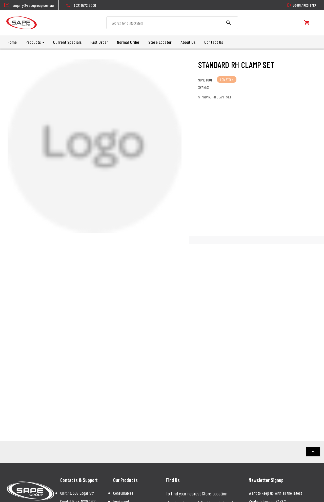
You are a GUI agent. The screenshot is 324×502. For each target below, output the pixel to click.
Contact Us (213, 42)
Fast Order (99, 42)
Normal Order (128, 42)
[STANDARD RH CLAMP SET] (94, 146)
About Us (187, 42)
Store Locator (160, 42)
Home (12, 42)
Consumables (123, 493)
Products (34, 42)
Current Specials (67, 42)
